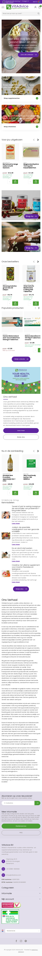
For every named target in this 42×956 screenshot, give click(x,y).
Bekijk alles (21, 437)
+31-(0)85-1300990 (12, 869)
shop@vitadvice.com (13, 875)
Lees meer (21, 430)
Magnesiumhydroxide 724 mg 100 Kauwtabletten (31, 166)
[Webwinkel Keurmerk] (21, 904)
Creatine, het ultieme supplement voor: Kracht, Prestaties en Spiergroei (26, 567)
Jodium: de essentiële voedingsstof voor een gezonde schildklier (25, 529)
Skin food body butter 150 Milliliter (29, 477)
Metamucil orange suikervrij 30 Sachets (10, 166)
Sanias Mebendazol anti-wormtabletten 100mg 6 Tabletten (11, 338)
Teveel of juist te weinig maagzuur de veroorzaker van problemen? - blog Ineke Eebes (26, 508)
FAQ (21, 833)
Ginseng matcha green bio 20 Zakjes (9, 288)
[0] (39, 7)
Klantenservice (21, 826)
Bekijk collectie (20, 359)
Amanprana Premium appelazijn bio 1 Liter (9, 478)
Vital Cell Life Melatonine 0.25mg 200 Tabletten (28, 289)
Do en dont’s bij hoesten (22, 548)
